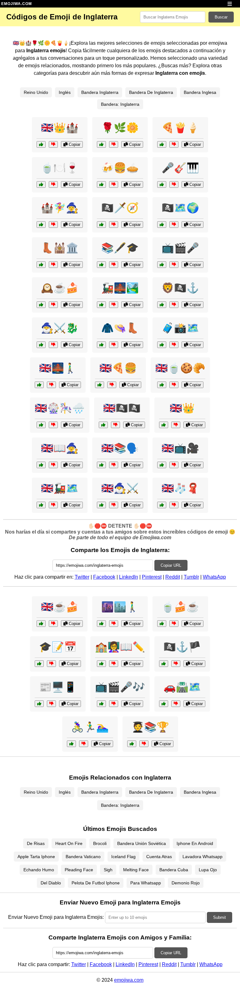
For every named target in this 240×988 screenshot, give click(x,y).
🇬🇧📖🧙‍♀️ (59, 448)
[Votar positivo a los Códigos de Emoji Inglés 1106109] (163, 703)
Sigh (108, 869)
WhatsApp (214, 577)
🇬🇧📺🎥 (180, 448)
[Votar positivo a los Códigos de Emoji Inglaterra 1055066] (161, 184)
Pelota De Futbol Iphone (96, 882)
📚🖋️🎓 (120, 247)
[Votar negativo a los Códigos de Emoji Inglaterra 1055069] (53, 224)
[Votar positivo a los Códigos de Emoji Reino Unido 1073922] (161, 465)
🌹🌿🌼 (120, 127)
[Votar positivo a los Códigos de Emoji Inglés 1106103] (101, 703)
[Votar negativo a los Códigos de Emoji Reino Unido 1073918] (173, 384)
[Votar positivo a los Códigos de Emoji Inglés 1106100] (101, 465)
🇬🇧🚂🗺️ (59, 488)
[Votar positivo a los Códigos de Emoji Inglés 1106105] (101, 623)
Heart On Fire (68, 843)
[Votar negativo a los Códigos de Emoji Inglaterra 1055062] (173, 264)
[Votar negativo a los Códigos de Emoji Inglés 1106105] (113, 623)
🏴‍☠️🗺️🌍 (180, 207)
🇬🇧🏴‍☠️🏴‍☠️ (122, 408)
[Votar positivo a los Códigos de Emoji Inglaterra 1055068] (101, 224)
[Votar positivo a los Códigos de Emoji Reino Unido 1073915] (41, 623)
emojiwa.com (128, 980)
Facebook (104, 577)
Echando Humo (38, 869)
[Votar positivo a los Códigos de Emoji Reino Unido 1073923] (99, 384)
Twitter (82, 577)
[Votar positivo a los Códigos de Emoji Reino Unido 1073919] (39, 384)
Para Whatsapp (145, 882)
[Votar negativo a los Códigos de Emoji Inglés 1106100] (113, 465)
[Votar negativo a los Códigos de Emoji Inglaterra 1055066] (173, 184)
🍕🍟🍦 (180, 127)
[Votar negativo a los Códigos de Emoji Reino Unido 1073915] (53, 623)
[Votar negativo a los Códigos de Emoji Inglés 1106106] (173, 623)
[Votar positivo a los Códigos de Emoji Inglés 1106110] (131, 743)
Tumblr (191, 577)
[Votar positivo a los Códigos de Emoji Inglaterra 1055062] (161, 264)
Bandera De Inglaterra (151, 92)
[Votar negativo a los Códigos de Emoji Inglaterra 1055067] (173, 144)
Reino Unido (36, 92)
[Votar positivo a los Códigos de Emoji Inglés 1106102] (39, 663)
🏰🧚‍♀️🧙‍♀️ (59, 207)
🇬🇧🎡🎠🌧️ (60, 408)
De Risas (36, 843)
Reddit (172, 577)
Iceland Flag (123, 856)
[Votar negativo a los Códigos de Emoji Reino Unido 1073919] (51, 384)
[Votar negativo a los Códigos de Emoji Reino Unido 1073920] (173, 505)
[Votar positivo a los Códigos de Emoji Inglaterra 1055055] (101, 304)
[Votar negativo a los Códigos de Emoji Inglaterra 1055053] (53, 144)
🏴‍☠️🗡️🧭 (120, 207)
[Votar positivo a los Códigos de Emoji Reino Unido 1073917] (41, 505)
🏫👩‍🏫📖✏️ (120, 647)
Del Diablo (51, 882)
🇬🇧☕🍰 (59, 606)
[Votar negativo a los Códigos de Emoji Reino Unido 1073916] (53, 425)
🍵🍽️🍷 (59, 167)
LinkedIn (128, 577)
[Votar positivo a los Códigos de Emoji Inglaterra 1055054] (41, 304)
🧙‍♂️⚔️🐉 (59, 328)
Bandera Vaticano (83, 856)
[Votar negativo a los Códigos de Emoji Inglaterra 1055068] (113, 224)
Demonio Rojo (186, 882)
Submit (219, 917)
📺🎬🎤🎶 (120, 687)
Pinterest (152, 577)
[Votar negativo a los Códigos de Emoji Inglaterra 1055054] (53, 304)
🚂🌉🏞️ (120, 288)
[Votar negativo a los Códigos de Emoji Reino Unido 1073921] (115, 425)
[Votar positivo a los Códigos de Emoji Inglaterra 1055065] (41, 344)
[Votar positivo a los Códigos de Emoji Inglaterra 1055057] (101, 184)
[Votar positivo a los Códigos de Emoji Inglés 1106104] (39, 703)
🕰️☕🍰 (59, 288)
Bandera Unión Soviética (141, 843)
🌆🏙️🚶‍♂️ (120, 606)
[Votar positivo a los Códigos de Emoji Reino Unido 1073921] (103, 425)
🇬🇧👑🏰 (59, 127)
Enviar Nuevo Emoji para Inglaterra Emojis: (56, 917)
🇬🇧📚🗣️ (120, 448)
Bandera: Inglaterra (120, 104)
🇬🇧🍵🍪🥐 (180, 368)
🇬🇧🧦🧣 (180, 488)
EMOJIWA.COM (16, 4)
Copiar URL (171, 565)
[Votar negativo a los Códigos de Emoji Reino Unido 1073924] (113, 505)
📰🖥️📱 (58, 687)
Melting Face (136, 869)
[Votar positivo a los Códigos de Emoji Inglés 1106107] (163, 663)
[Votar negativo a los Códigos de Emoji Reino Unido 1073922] (173, 465)
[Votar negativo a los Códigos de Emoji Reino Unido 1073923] (111, 384)
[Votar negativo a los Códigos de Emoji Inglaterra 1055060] (53, 184)
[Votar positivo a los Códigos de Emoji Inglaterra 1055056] (101, 264)
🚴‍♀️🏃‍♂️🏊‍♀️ (90, 727)
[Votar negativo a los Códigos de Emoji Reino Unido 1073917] (53, 505)
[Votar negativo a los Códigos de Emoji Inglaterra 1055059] (53, 264)
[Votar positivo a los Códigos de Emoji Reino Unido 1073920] (161, 505)
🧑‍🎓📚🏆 (150, 727)
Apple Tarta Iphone (36, 856)
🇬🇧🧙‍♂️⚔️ (120, 488)
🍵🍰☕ (180, 606)
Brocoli (100, 843)
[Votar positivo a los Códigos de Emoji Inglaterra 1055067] (161, 144)
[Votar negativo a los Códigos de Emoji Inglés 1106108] (83, 743)
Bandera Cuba (173, 869)
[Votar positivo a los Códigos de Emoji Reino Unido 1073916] (41, 425)
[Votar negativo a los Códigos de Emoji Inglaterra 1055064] (113, 144)
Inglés (65, 92)
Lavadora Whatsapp (202, 856)
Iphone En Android (195, 843)
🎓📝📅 (58, 647)
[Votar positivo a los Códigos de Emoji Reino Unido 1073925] (41, 465)
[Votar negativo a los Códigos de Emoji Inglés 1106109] (175, 703)
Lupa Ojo (208, 869)
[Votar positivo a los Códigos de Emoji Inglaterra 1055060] (41, 184)
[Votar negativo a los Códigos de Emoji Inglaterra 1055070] (173, 344)
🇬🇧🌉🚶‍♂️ (58, 368)
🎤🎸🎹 (180, 167)
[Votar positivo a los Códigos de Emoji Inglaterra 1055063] (101, 344)
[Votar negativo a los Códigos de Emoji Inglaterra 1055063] (113, 344)
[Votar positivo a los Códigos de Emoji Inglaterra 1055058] (161, 304)
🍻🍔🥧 (120, 167)
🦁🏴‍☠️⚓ (180, 288)
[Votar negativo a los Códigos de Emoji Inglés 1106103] (113, 703)
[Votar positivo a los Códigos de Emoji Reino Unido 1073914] (163, 425)
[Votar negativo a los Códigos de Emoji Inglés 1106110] (143, 743)
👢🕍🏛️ (59, 247)
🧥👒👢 (120, 328)
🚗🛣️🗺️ (182, 687)
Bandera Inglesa (200, 92)
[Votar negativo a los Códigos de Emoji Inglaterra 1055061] (173, 224)
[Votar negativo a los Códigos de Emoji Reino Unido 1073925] (53, 465)
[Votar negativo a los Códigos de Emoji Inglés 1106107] (175, 663)
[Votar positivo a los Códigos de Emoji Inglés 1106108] (71, 743)
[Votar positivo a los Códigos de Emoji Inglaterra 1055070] (161, 344)
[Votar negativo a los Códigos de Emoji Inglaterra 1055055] (113, 304)
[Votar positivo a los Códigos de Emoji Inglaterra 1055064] (101, 144)
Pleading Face (79, 869)
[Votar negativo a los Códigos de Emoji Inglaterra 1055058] (173, 304)
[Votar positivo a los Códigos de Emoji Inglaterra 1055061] (161, 224)
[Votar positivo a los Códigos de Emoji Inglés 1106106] (161, 623)
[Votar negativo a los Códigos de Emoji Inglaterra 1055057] (113, 184)
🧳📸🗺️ (180, 328)
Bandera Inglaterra (99, 92)
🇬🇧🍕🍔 (118, 368)
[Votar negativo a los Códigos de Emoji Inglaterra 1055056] (113, 264)
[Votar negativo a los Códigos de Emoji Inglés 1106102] (51, 663)
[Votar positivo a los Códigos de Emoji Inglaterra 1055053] (41, 144)
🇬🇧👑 (182, 408)
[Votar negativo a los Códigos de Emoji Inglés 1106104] (51, 703)
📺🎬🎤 (180, 247)
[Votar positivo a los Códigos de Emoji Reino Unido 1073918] (161, 384)
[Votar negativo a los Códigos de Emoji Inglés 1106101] (113, 663)
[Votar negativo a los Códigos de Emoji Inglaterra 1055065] (53, 344)
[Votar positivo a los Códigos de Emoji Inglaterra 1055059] (41, 264)
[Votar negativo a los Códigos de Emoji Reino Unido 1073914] (175, 425)
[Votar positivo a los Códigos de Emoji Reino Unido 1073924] (101, 505)
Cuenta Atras (159, 856)
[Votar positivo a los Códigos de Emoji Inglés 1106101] (101, 663)
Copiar (74, 144)
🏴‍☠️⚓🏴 (182, 647)
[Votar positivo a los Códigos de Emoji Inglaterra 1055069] (41, 224)
